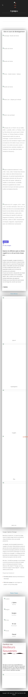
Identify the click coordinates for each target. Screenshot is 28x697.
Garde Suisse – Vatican (14, 81)
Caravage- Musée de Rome (14, 43)
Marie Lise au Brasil (14, 122)
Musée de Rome (14, 56)
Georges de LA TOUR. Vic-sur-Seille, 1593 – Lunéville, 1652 (14, 161)
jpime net (12, 693)
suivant (6, 241)
